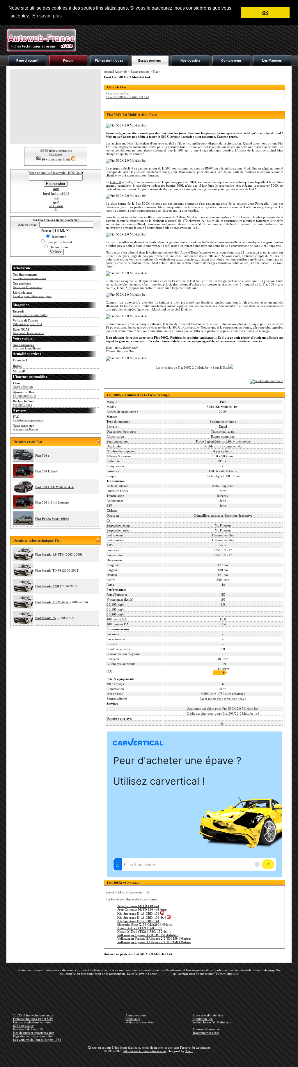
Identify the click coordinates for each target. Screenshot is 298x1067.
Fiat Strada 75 (45, 618)
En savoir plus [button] (47, 15)
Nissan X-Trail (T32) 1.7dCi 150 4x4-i (144, 931)
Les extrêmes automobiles (30, 313)
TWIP (189, 1051)
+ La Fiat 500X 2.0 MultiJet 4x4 (127, 97)
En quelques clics (24, 393)
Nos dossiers (190, 60)
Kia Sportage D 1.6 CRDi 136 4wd (142, 917)
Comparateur (231, 60)
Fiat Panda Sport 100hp (52, 518)
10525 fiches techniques (55, 150)
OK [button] (265, 12)
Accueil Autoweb (115, 71)
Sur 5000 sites (23, 402)
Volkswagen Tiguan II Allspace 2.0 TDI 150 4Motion (154, 938)
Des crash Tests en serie (28, 331)
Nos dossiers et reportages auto (33, 1032)
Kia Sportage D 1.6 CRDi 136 (138, 913)
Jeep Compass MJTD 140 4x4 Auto (142, 909)
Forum (68, 60)
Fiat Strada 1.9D (47, 586)
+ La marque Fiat (117, 93)
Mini (247, 168)
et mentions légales (25, 427)
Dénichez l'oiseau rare (27, 285)
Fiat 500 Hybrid (46, 471)
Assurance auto (135, 1015)
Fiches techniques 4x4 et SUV (33, 1018)
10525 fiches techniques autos (33, 1015)
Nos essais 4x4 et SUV (28, 1029)
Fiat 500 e (42, 455)
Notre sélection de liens (208, 1015)
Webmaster (165, 973)
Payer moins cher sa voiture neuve (223, 698)
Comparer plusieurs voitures (32, 1022)
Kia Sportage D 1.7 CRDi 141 (138, 921)
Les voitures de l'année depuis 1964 (37, 1039)
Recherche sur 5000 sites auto (212, 1022)
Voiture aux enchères (139, 1022)
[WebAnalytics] (149, 1059)
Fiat (155, 71)
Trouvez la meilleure (27, 346)
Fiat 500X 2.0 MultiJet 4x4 (54, 487)
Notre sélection (23, 384)
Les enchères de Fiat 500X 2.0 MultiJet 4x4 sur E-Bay (192, 367)
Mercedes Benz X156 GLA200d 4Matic (144, 924)
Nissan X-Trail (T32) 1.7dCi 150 (139, 928)
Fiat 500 (115, 182)
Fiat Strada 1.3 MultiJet (52, 602)
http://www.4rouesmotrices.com (144, 1051)
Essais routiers (149, 60)
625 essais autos (23, 1025)
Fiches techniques (109, 60)
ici (222, 723)
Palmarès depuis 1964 (27, 322)
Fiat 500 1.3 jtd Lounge (52, 502)
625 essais (55, 154)
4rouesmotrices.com (205, 1032)
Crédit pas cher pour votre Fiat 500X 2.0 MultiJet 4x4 (223, 713)
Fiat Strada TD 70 (48, 570)
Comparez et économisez (29, 276)
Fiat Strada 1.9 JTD (49, 554)
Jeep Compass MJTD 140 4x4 (138, 906)
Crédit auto (132, 1018)
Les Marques (272, 60)
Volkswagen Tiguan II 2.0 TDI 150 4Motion (147, 935)
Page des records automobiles (33, 1036)
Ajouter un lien (202, 1018)
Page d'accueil (27, 60)
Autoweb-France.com (206, 1029)
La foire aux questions (28, 418)
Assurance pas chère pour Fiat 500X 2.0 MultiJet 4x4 (223, 708)
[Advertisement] (186, 40)
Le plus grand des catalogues (32, 294)
